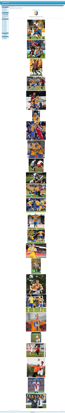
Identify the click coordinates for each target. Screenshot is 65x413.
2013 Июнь (5, 28)
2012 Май (5, 23)
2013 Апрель (5, 27)
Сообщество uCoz (5, 34)
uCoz (34, 412)
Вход (7, 5)
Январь (13, 7)
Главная (2, 5)
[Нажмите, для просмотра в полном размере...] (36, 243)
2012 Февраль (5, 22)
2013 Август (5, 29)
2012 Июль (5, 24)
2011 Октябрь (5, 20)
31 (5, 17)
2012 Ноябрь (5, 25)
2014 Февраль (5, 31)
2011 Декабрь (5, 21)
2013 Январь (5, 26)
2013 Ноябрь (5, 30)
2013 (11, 7)
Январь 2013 (6, 13)
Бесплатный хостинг (32, 412)
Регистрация (5, 5)
